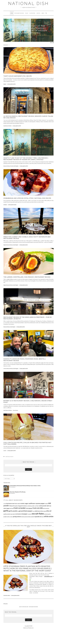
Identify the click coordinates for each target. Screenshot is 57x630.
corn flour (37, 505)
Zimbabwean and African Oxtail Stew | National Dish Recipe (27, 198)
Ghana (9, 595)
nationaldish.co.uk (48, 576)
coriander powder (30, 505)
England (4, 244)
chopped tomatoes (22, 505)
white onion (48, 516)
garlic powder (13, 511)
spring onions (17, 516)
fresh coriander (20, 508)
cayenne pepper (40, 503)
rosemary (30, 514)
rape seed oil (12, 514)
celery (46, 503)
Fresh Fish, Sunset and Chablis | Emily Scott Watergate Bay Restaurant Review (28, 29)
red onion (18, 514)
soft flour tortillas (10, 516)
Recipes (38, 13)
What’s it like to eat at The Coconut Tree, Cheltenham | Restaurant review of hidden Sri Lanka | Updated (25, 158)
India (4, 410)
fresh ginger (29, 508)
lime (42, 511)
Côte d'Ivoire (5, 595)
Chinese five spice (13, 505)
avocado (4, 503)
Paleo (26, 13)
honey (34, 511)
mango (44, 511)
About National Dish (23, 606)
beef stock (14, 503)
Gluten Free (32, 13)
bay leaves (9, 503)
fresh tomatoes (46, 508)
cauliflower (31, 503)
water (42, 516)
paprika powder (6, 514)
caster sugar (24, 503)
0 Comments (28, 37)
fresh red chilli (38, 508)
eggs (8, 508)
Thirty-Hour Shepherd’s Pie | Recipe (17, 76)
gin (18, 511)
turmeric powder (30, 516)
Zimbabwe (5, 204)
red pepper (24, 514)
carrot (19, 503)
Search (28, 469)
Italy (4, 125)
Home (11, 13)
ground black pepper (25, 511)
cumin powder (42, 506)
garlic (5, 510)
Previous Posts (9, 456)
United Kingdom (15, 244)
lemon (39, 511)
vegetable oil (37, 516)
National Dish (28, 3)
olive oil (48, 511)
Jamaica (4, 368)
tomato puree (24, 516)
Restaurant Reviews (19, 13)
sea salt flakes (38, 513)
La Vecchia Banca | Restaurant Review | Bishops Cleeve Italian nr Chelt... (25, 485)
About (43, 13)
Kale (24, 627)
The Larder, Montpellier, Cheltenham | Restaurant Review (26, 277)
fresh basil (11, 508)
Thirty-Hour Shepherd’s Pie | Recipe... (17, 491)
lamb (36, 511)
